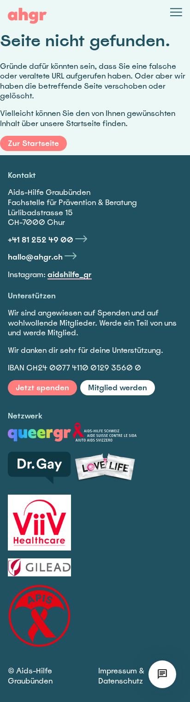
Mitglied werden (117, 388)
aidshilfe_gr (70, 274)
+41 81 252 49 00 (40, 240)
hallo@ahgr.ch (35, 257)
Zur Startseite (33, 143)
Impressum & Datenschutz (121, 676)
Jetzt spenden (42, 388)
